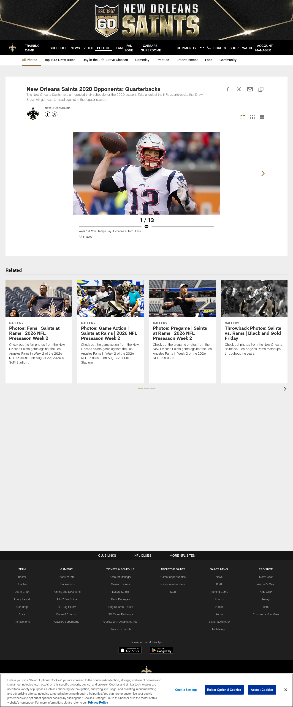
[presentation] (286, 389)
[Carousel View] (242, 117)
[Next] (263, 173)
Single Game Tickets (120, 606)
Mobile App (219, 629)
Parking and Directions (67, 591)
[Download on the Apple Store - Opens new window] (130, 651)
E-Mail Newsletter (219, 621)
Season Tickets (120, 584)
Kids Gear (266, 591)
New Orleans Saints (57, 107)
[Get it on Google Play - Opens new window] (161, 652)
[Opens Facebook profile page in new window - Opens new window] (47, 114)
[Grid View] (252, 117)
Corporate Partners (173, 584)
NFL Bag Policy (66, 606)
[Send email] (250, 91)
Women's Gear (266, 584)
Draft (219, 584)
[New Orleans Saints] (146, 672)
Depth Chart (22, 591)
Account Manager (120, 576)
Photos (219, 599)
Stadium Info (67, 576)
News (219, 576)
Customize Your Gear (266, 614)
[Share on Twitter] (239, 91)
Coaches (22, 584)
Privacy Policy (98, 702)
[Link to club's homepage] (12, 47)
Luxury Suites (120, 591)
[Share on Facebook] (228, 91)
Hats (266, 606)
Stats (22, 614)
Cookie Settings (186, 689)
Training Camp (219, 591)
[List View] (261, 117)
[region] (146, 690)
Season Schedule (120, 629)
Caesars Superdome (66, 621)
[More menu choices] (202, 47)
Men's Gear (266, 576)
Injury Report (22, 599)
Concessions (67, 584)
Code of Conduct (66, 614)
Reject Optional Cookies (224, 689)
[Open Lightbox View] (146, 188)
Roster (22, 576)
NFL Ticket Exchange (120, 614)
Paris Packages (120, 599)
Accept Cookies (262, 689)
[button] (140, 388)
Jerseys (266, 599)
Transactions (22, 621)
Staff (173, 591)
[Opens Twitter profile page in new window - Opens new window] (54, 114)
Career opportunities (173, 576)
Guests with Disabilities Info (120, 621)
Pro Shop (266, 569)
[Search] (209, 47)
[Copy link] (261, 90)
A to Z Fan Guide (67, 599)
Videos (219, 606)
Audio (219, 614)
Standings (22, 606)
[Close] (286, 690)
